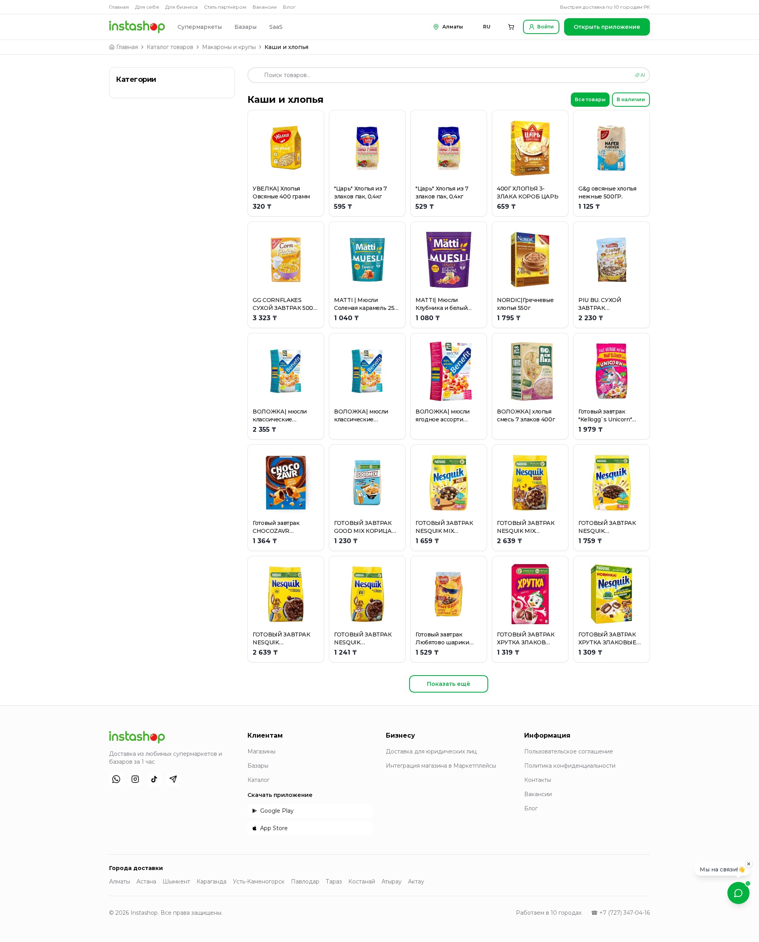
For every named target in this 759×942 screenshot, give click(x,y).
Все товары (590, 99)
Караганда (211, 881)
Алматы (119, 881)
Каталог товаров (170, 47)
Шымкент (176, 881)
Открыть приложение (607, 26)
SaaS (276, 26)
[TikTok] (154, 779)
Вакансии (265, 7)
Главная (119, 7)
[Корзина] (511, 27)
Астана (146, 881)
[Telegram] (173, 779)
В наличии (631, 99)
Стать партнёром (225, 7)
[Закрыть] (749, 864)
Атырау (391, 881)
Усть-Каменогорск (259, 881)
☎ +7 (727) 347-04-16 (620, 912)
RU (487, 27)
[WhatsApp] (116, 779)
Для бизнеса (181, 7)
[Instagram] (135, 779)
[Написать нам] (738, 893)
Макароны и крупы (229, 47)
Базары (245, 26)
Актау (416, 881)
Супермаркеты (199, 26)
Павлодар (305, 881)
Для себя (147, 7)
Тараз (334, 881)
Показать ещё (448, 683)
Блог (289, 7)
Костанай (361, 881)
